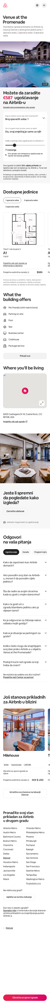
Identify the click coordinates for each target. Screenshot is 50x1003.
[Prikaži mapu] (25, 391)
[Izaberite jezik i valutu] (37, 5)
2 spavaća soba (31, 200)
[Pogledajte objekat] (24, 747)
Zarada (26, 552)
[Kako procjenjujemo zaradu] (28, 272)
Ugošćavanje (11, 552)
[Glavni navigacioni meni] (44, 5)
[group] (25, 136)
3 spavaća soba (12, 206)
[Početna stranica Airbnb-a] (5, 5)
